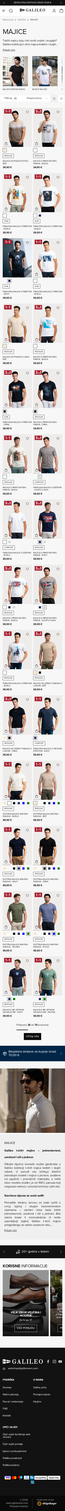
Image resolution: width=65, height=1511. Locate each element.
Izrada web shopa (45, 1500)
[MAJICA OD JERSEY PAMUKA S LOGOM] (47, 649)
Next (61, 3)
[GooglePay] (40, 1478)
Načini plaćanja (11, 1395)
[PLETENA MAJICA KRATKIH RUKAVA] (17, 780)
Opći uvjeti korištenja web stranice (16, 1436)
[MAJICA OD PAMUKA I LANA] (17, 323)
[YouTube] (60, 1361)
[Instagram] (54, 1361)
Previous (4, 3)
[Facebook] (48, 1361)
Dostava (7, 1388)
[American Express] (32, 1478)
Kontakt (7, 1416)
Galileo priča (39, 1388)
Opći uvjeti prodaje (13, 1444)
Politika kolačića (11, 1465)
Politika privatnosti (12, 1458)
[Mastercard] (14, 1478)
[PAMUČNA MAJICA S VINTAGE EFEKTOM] (47, 714)
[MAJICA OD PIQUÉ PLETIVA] (17, 127)
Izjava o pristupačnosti (14, 1451)
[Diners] (26, 1478)
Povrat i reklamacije (13, 1402)
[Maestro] (20, 1478)
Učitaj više (32, 1036)
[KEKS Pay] (32, 1482)
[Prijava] (54, 10)
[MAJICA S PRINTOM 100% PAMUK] (47, 127)
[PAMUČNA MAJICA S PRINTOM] (17, 192)
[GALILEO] (32, 11)
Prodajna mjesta (41, 1395)
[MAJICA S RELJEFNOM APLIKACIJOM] (17, 976)
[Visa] (8, 1478)
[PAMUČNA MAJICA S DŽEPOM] (47, 453)
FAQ (5, 1409)
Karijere (37, 1402)
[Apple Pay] (53, 1478)
